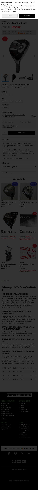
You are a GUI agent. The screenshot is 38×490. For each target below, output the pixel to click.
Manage (9, 15)
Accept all (27, 15)
